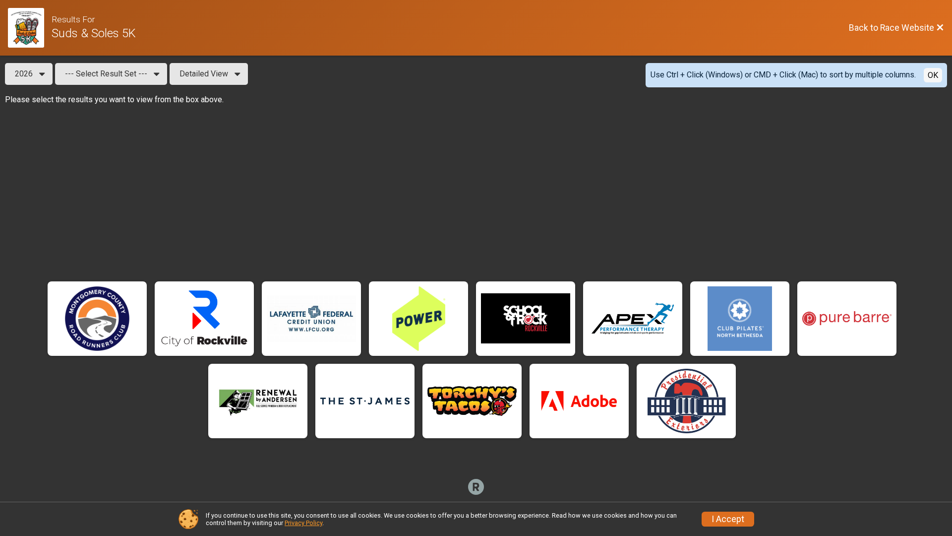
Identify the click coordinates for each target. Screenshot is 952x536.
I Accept (728, 519)
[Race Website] (30, 28)
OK (933, 75)
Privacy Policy (303, 523)
